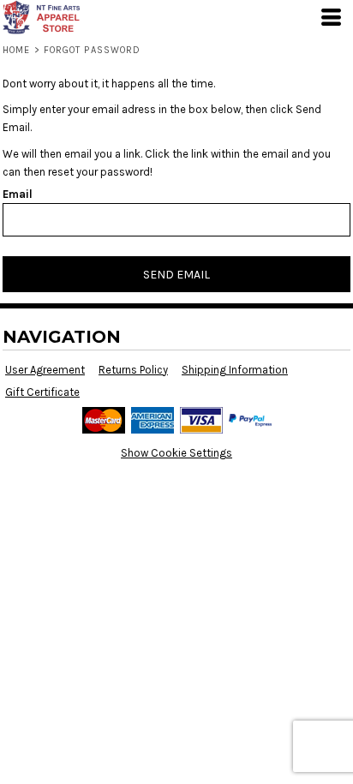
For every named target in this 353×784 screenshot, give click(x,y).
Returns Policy (133, 369)
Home (16, 50)
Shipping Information (235, 369)
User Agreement (45, 369)
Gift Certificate (42, 392)
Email (18, 194)
